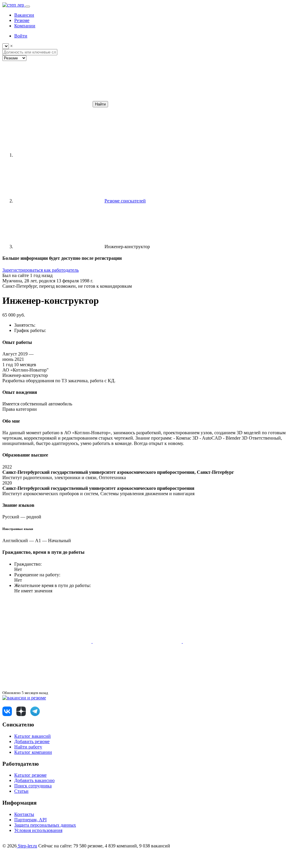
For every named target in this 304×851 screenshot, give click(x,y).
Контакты (24, 814)
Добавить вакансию (34, 780)
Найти (100, 104)
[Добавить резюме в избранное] (47, 641)
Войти (20, 35)
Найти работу (28, 746)
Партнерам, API (30, 819)
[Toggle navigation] (27, 6)
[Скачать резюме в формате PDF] (227, 641)
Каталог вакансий (32, 736)
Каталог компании (33, 752)
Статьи (21, 791)
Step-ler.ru (27, 845)
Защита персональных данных (45, 825)
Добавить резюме (32, 741)
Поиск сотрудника (33, 785)
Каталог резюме (30, 775)
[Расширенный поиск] (46, 103)
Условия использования (38, 830)
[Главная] (58, 155)
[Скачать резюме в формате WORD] (138, 641)
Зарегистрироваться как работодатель (40, 270)
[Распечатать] (46, 687)
